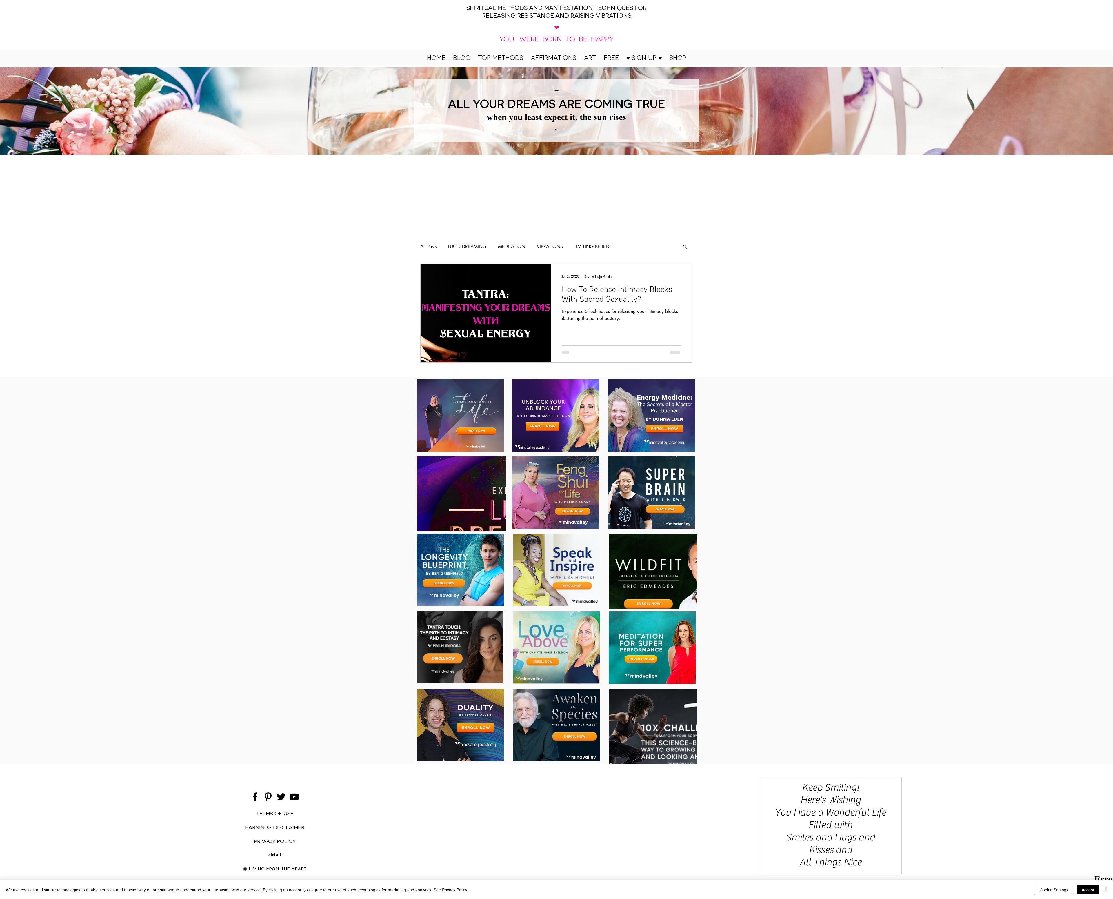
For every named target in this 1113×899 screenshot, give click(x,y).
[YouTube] (294, 796)
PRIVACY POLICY (275, 841)
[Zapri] (1106, 889)
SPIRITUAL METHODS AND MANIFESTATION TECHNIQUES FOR (556, 7)
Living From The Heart (278, 868)
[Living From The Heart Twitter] (281, 796)
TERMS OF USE (275, 813)
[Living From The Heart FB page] (255, 796)
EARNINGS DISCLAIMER (274, 827)
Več (626, 247)
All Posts (428, 247)
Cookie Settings (1054, 890)
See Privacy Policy (450, 890)
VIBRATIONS (550, 247)
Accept (1088, 890)
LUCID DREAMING (467, 247)
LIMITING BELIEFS (592, 247)
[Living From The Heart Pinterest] (268, 796)
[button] (644, 57)
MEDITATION (511, 247)
